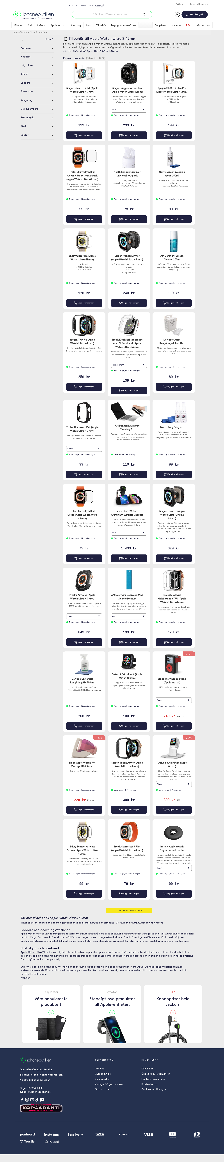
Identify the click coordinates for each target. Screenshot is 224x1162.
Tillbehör (101, 25)
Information (203, 25)
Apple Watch (58, 25)
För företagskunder (153, 1079)
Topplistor (161, 25)
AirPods (41, 25)
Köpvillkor (147, 1069)
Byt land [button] (180, 4)
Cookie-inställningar (153, 1089)
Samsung (75, 25)
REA (188, 25)
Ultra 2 (33, 32)
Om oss (99, 1069)
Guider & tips (103, 1074)
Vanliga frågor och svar (109, 1084)
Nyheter (176, 25)
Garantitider (102, 1089)
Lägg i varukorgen (85, 135)
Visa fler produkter (129, 910)
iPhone (18, 25)
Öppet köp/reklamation (156, 1074)
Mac (88, 25)
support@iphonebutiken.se (35, 1092)
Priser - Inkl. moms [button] (198, 4)
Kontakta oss (149, 1084)
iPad (29, 25)
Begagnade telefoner (123, 25)
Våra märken (102, 1079)
